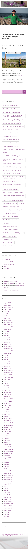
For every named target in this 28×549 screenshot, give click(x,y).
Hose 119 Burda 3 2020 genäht (12, 156)
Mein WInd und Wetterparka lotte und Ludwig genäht (13, 196)
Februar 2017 (8, 497)
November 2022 (8, 349)
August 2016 (7, 510)
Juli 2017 (6, 486)
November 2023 (8, 322)
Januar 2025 (7, 305)
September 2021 (8, 377)
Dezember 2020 (8, 397)
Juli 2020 (6, 407)
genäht (5, 152)
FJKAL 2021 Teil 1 (8, 149)
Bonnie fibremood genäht (11, 129)
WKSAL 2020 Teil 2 (8, 246)
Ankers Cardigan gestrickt (11, 105)
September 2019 (8, 429)
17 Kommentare (19, 82)
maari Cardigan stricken (10, 192)
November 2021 (8, 373)
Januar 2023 (7, 344)
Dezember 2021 (8, 370)
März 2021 (7, 390)
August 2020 (7, 405)
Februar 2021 (8, 392)
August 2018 (7, 458)
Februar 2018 (8, 471)
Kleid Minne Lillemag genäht (12, 173)
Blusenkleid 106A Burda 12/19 (12, 123)
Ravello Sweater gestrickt (11, 216)
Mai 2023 (6, 335)
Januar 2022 (7, 368)
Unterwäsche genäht (9, 236)
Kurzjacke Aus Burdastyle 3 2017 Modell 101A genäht (13, 177)
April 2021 (7, 388)
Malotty (21, 192)
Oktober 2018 (8, 453)
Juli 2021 (6, 381)
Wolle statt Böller (9, 262)
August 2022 (7, 353)
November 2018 (8, 451)
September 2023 (8, 327)
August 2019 (7, 431)
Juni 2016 (6, 514)
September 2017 (8, 482)
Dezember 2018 (8, 449)
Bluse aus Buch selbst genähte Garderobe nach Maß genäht (12, 116)
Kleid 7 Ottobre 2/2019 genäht (12, 163)
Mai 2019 (6, 438)
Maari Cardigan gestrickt (10, 189)
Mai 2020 (6, 412)
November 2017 (8, 477)
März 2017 (7, 495)
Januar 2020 (7, 421)
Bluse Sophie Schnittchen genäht (13, 126)
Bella (5, 281)
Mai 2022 (6, 359)
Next (26, 16)
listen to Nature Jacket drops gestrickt (12, 185)
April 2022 (7, 362)
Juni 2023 (6, 333)
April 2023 (7, 338)
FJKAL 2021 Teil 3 (20, 149)
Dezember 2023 (8, 320)
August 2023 (7, 329)
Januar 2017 (7, 499)
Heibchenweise (6, 534)
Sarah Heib (5, 79)
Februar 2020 (8, 418)
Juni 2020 (6, 410)
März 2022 (7, 364)
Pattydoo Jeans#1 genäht (11, 206)
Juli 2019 (6, 434)
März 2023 (7, 340)
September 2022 (8, 351)
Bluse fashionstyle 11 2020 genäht (13, 120)
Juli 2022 (6, 355)
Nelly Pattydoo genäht (10, 203)
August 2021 (7, 379)
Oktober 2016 (8, 506)
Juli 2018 (6, 460)
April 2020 (7, 414)
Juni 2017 (6, 488)
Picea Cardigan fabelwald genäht (13, 210)
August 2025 (7, 303)
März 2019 (7, 442)
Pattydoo (21, 203)
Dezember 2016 (8, 501)
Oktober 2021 (8, 375)
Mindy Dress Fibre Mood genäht (13, 200)
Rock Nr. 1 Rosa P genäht (10, 220)
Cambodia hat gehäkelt (10, 136)
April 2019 (7, 440)
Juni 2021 (6, 383)
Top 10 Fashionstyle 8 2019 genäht (13, 233)
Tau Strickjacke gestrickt (10, 229)
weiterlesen (22, 75)
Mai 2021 (6, 386)
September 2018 (8, 455)
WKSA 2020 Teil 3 (8, 239)
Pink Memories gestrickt (10, 213)
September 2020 (8, 403)
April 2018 (7, 466)
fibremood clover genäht (10, 143)
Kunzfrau (6, 290)
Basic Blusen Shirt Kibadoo (11, 109)
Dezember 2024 (8, 307)
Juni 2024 (6, 314)
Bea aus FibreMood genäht (11, 112)
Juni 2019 (6, 436)
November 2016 (8, 503)
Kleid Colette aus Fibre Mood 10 (12, 170)
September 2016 (8, 508)
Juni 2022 (6, 357)
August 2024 (7, 309)
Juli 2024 (6, 311)
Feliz (5, 266)
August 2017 (7, 484)
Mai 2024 (6, 316)
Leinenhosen (7, 260)
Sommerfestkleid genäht (11, 226)
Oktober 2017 (8, 479)
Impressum (7, 526)
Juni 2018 (6, 462)
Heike (5, 288)
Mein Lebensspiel (9, 283)
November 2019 (8, 425)
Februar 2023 (8, 342)
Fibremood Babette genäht (11, 139)
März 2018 (7, 469)
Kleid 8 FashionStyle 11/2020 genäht (14, 167)
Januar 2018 (7, 473)
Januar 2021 (7, 394)
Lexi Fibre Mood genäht (10, 181)
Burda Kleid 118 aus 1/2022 (11, 133)
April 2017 (7, 493)
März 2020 (7, 416)
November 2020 (8, 399)
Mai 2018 (6, 464)
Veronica (6, 268)
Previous (1, 16)
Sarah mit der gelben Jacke (12, 47)
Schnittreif (6, 223)
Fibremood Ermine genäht (11, 146)
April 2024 (7, 318)
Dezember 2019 (8, 423)
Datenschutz (7, 528)
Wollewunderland (9, 264)
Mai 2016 (6, 517)
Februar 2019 (8, 445)
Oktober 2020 (8, 401)
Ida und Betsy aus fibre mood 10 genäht (13, 159)
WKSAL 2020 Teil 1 (8, 242)
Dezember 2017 (8, 475)
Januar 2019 (7, 447)
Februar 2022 (8, 366)
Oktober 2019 (8, 427)
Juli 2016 (6, 512)
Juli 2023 (6, 331)
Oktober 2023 (8, 325)
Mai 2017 (6, 490)
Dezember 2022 (8, 346)
